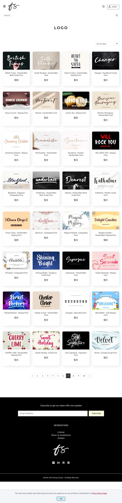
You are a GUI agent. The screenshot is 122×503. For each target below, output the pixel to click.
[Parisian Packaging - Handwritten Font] (105, 101)
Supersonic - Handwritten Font (76, 274)
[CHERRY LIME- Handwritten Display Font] (16, 340)
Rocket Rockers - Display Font (16, 313)
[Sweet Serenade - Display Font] (105, 261)
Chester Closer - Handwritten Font (46, 314)
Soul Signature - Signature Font (76, 354)
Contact (61, 438)
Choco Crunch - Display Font (16, 113)
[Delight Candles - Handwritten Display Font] (105, 221)
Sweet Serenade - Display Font (105, 274)
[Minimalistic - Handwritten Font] (46, 141)
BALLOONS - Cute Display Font (105, 314)
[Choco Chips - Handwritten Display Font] (16, 221)
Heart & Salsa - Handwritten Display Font (75, 74)
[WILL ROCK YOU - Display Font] (105, 141)
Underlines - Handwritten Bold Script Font (46, 194)
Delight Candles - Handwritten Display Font (105, 234)
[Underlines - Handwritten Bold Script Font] (46, 181)
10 (84, 376)
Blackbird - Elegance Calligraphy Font (16, 194)
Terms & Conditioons (61, 435)
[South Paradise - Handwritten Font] (46, 61)
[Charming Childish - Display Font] (16, 141)
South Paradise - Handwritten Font (46, 74)
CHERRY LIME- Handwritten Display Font (16, 354)
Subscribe (96, 413)
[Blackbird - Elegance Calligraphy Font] (16, 181)
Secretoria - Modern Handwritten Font (76, 154)
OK (61, 499)
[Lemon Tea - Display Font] (75, 101)
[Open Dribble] (63, 463)
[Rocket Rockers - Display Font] (16, 301)
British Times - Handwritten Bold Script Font (16, 74)
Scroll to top (120, 415)
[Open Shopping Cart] (103, 7)
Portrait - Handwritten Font (46, 113)
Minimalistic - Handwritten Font (46, 154)
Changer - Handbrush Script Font (105, 74)
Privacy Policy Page (99, 493)
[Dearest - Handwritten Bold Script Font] (75, 181)
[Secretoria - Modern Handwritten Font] (75, 141)
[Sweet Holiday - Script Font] (46, 340)
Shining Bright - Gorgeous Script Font (46, 274)
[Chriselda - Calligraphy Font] (16, 261)
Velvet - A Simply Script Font (105, 353)
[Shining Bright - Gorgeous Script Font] (46, 261)
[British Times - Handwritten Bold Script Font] (16, 61)
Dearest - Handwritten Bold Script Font (76, 194)
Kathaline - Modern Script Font (105, 194)
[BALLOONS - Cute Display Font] (105, 301)
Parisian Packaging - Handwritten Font (106, 114)
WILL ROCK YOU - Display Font (105, 154)
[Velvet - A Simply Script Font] (105, 340)
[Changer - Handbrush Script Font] (105, 61)
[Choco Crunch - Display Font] (16, 101)
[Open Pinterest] (68, 463)
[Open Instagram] (53, 463)
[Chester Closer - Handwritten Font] (46, 301)
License (61, 432)
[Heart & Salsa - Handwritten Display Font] (75, 61)
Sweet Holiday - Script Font (46, 353)
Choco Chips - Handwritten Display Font (16, 234)
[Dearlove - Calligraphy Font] (46, 221)
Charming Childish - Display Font (16, 154)
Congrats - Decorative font (75, 313)
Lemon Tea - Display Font (76, 113)
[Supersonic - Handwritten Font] (75, 261)
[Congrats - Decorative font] (75, 301)
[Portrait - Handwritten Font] (46, 101)
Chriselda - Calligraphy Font (16, 273)
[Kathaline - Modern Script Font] (105, 181)
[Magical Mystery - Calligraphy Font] (75, 221)
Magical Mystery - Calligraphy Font (76, 234)
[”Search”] (117, 15)
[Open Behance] (58, 463)
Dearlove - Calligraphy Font (46, 233)
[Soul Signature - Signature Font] (75, 340)
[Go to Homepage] (13, 10)
